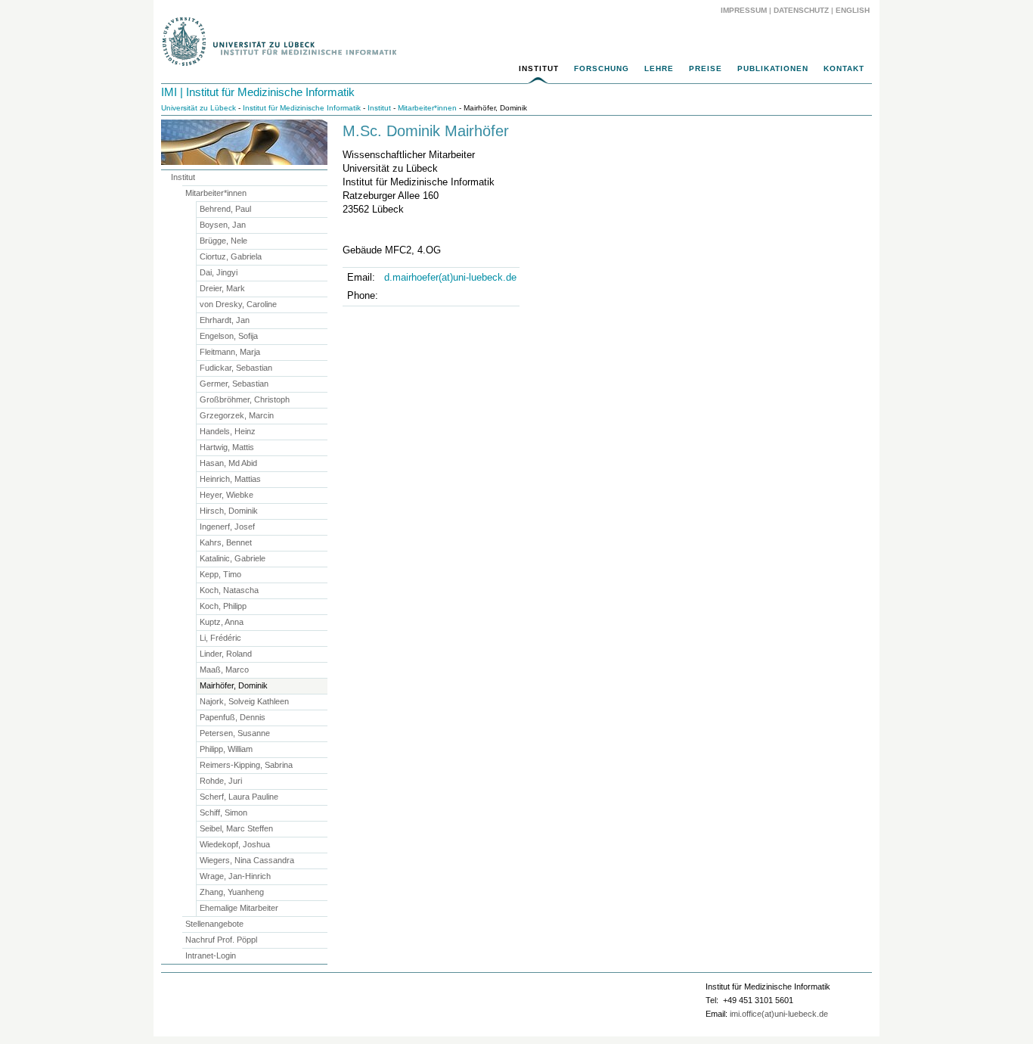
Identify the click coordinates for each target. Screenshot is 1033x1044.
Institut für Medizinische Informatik (302, 108)
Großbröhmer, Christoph (245, 399)
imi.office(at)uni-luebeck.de (779, 1013)
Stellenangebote (214, 923)
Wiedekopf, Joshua (235, 844)
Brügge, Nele (223, 240)
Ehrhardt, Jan (225, 320)
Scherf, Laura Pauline (239, 796)
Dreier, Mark (222, 288)
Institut (539, 68)
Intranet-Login (210, 955)
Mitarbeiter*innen (427, 108)
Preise (705, 68)
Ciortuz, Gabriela (231, 256)
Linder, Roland (226, 653)
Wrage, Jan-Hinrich (235, 876)
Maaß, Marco (224, 669)
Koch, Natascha (229, 590)
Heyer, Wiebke (226, 494)
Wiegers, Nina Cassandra (247, 860)
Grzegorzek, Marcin (237, 415)
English (854, 10)
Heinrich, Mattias (230, 478)
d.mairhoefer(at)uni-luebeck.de (450, 277)
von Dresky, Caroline (238, 304)
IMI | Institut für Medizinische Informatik (258, 91)
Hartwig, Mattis (227, 447)
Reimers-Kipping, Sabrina (246, 764)
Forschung (601, 68)
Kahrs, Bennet (226, 542)
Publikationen (772, 68)
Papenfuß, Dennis (232, 717)
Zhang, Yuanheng (232, 891)
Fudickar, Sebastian (236, 367)
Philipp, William (226, 748)
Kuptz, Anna (222, 621)
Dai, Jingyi (218, 272)
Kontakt (844, 68)
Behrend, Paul (225, 208)
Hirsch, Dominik (229, 510)
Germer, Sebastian (234, 383)
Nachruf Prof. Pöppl (221, 939)
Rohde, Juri (221, 780)
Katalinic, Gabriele (232, 558)
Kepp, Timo (220, 574)
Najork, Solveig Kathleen (244, 701)
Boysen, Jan (223, 224)
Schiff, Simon (223, 812)
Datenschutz (801, 10)
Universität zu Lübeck (198, 108)
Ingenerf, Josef (227, 526)
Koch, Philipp (223, 606)
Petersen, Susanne (235, 733)
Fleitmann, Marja (230, 351)
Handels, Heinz (228, 431)
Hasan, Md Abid (228, 463)
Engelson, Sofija (229, 335)
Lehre (659, 68)
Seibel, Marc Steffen (236, 828)
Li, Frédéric (220, 637)
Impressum (744, 10)
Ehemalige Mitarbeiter (239, 907)
